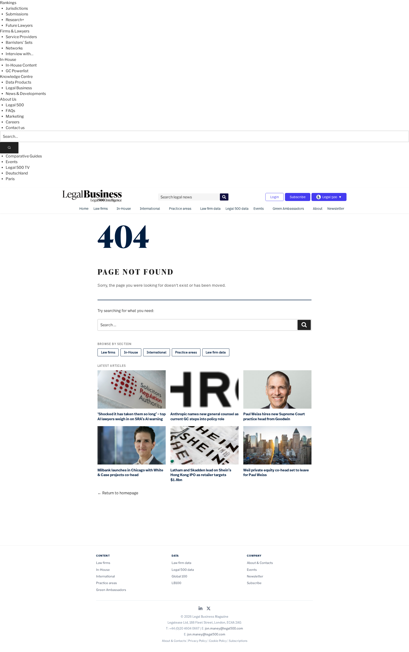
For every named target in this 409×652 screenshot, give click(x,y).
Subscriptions (238, 641)
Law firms (100, 208)
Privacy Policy (197, 641)
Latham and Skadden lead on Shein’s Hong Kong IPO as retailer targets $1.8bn (200, 475)
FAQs (10, 110)
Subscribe (298, 197)
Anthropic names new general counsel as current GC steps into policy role (204, 416)
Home (84, 208)
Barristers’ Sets (19, 42)
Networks (14, 48)
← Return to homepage (118, 492)
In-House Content (21, 65)
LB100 (176, 583)
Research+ (15, 20)
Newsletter (335, 208)
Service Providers (21, 37)
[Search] (9, 147)
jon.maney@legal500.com (224, 628)
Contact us (15, 127)
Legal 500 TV (18, 167)
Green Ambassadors (288, 208)
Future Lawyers (19, 25)
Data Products (18, 82)
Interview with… (19, 54)
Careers (12, 122)
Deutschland (17, 173)
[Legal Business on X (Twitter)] (208, 608)
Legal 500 (15, 105)
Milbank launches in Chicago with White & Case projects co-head (130, 473)
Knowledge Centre (16, 76)
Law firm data (210, 208)
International (150, 208)
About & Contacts (260, 563)
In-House (8, 59)
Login (274, 197)
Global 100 (179, 576)
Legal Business (19, 88)
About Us (8, 99)
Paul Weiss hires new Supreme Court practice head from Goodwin (274, 416)
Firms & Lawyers (14, 31)
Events (12, 162)
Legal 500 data (237, 208)
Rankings (8, 2)
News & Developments (26, 93)
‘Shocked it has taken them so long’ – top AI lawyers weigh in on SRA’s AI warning (132, 416)
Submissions (17, 14)
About (317, 208)
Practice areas (180, 208)
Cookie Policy (218, 641)
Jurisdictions (17, 8)
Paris (10, 179)
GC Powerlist (17, 71)
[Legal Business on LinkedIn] (200, 608)
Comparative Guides (24, 156)
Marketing (15, 116)
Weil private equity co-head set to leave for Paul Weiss (276, 473)
